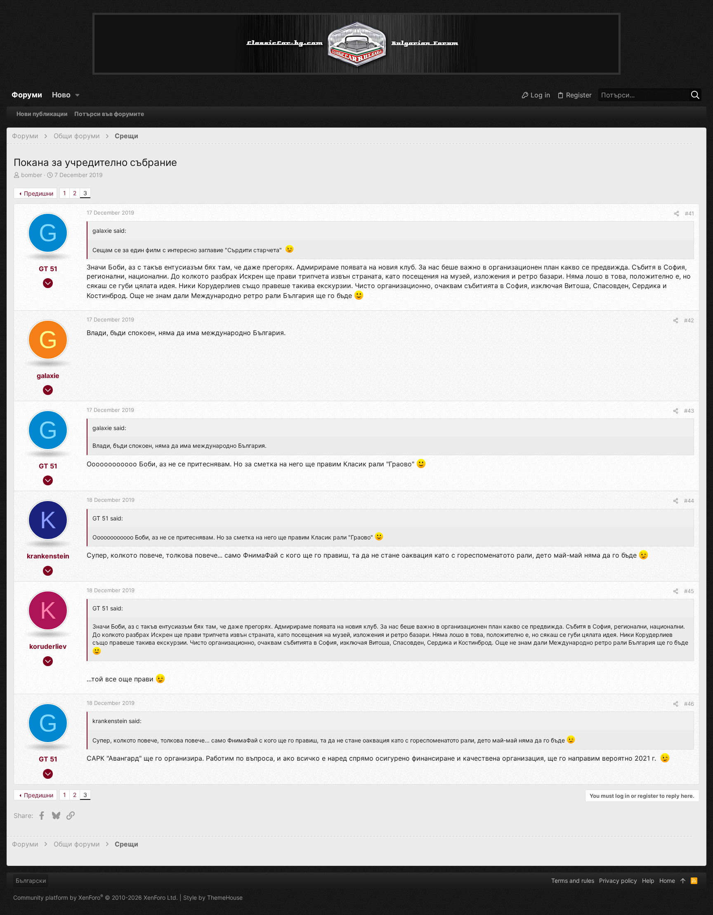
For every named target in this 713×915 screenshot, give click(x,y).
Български (31, 880)
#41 (689, 213)
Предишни (38, 193)
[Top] (683, 880)
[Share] (676, 214)
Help (648, 880)
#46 (689, 703)
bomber (31, 174)
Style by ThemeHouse (213, 897)
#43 (689, 410)
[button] (77, 95)
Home (667, 880)
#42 (689, 320)
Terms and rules (572, 880)
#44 (689, 500)
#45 (689, 591)
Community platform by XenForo (95, 897)
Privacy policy (618, 880)
